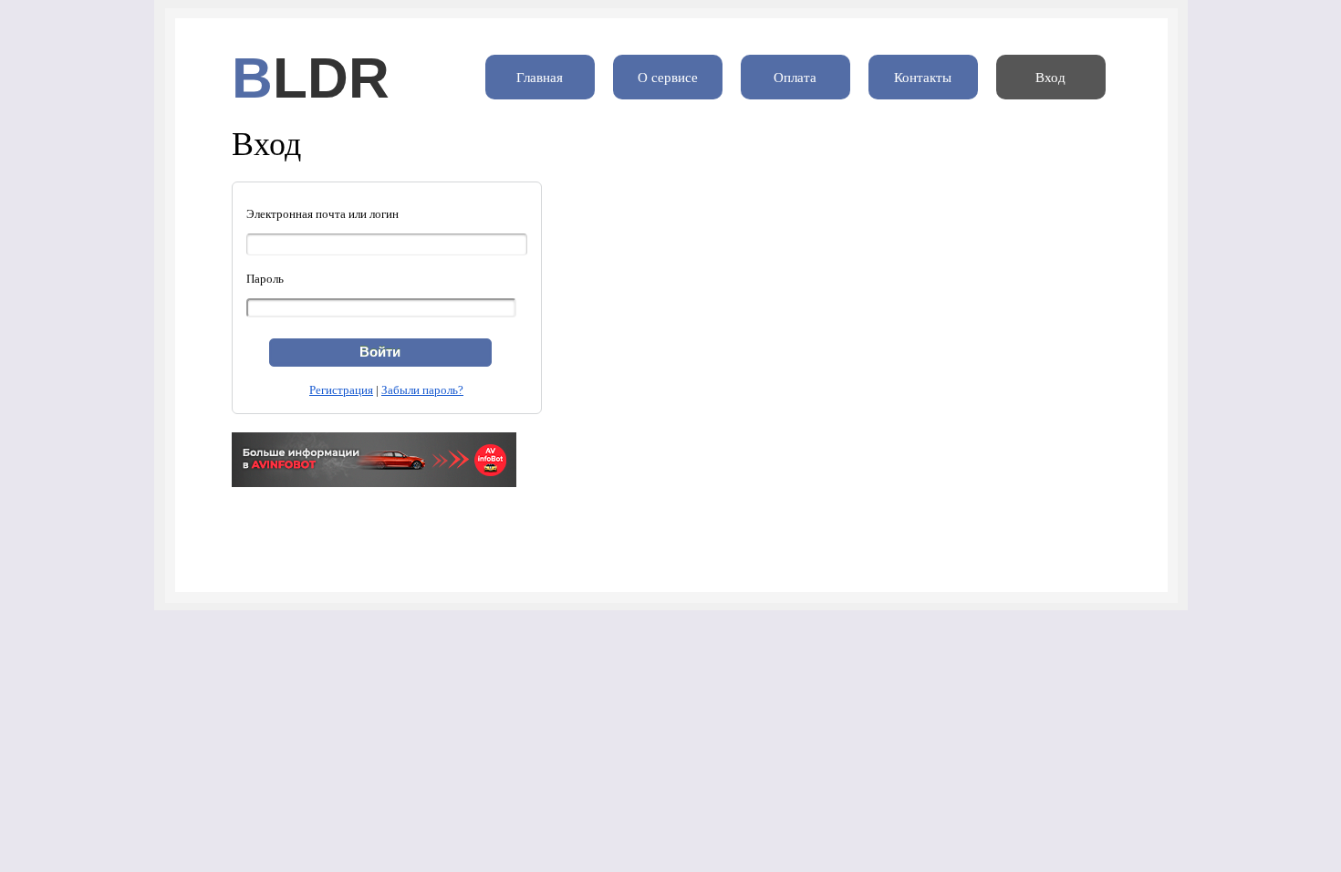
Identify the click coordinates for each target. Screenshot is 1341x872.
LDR (331, 78)
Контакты (922, 77)
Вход (1050, 77)
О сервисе (668, 77)
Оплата (795, 77)
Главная (539, 77)
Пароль (265, 278)
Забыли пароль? (422, 390)
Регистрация (341, 390)
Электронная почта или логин (322, 214)
